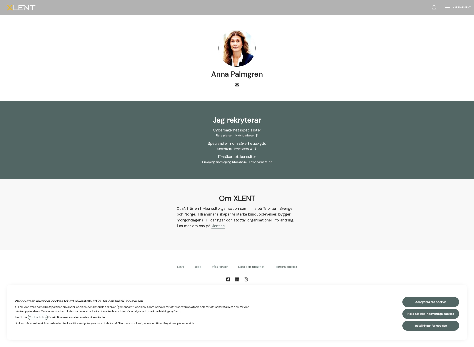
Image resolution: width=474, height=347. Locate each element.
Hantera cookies (286, 267)
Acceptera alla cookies (430, 302)
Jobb (197, 267)
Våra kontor (220, 267)
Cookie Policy (38, 317)
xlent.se (218, 225)
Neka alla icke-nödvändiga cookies (431, 314)
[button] (434, 7)
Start (180, 267)
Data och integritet (251, 267)
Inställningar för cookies (431, 326)
